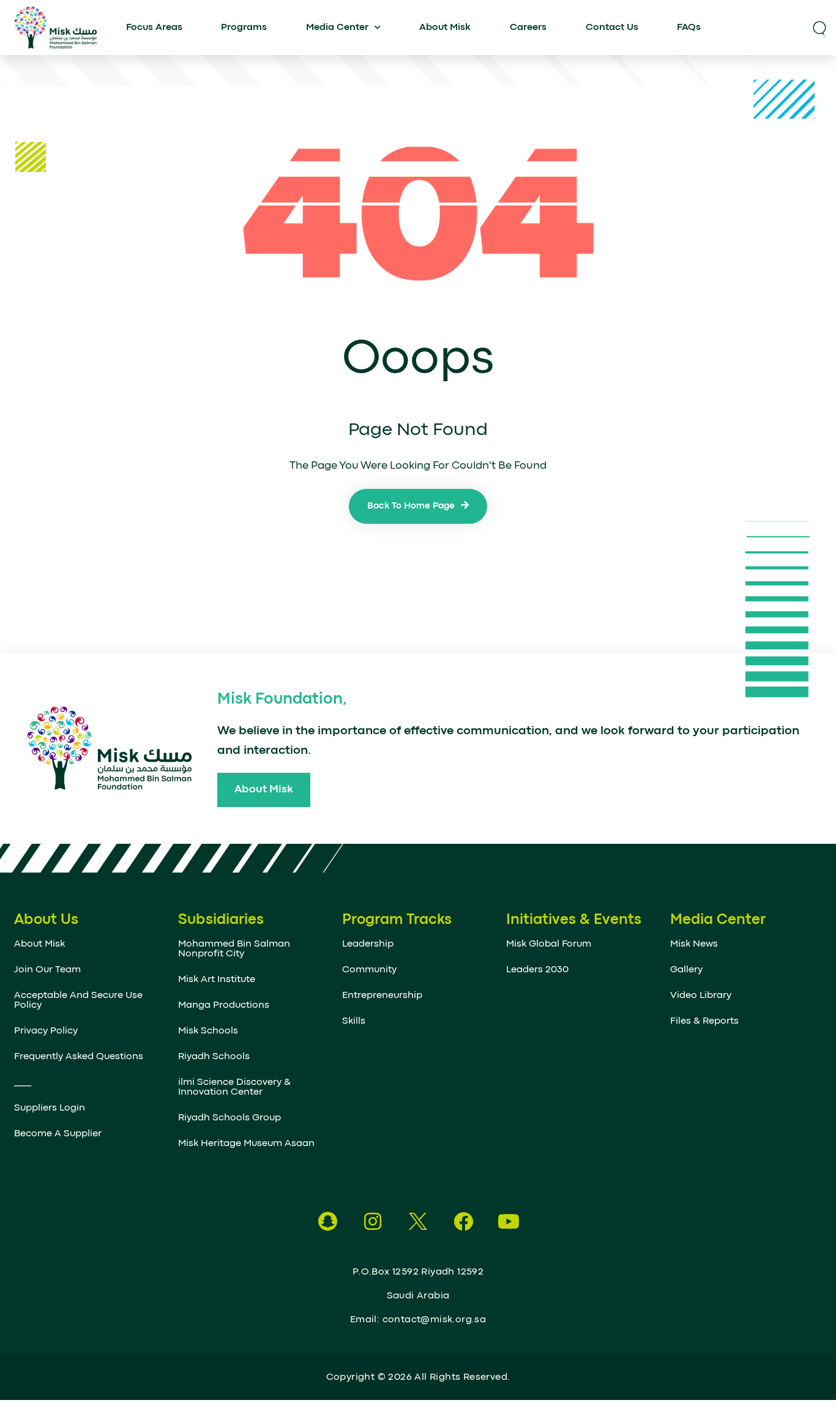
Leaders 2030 (537, 970)
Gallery (686, 970)
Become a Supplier (58, 1134)
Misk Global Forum (548, 944)
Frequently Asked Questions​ (78, 1056)
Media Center (337, 27)
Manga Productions (223, 1005)
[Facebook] (463, 1221)
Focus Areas (154, 27)
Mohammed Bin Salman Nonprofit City (234, 949)
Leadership (368, 944)
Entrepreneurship (382, 995)
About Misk (445, 27)
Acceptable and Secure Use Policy (78, 1000)
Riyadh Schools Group (229, 1118)
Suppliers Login (49, 1108)
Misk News (694, 944)
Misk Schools (208, 1031)
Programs (244, 27)
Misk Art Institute (216, 979)
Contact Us (612, 27)
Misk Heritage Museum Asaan (246, 1143)
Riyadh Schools (214, 1056)
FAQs (689, 27)
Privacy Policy (46, 1031)
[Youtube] (508, 1221)
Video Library (700, 995)
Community (369, 970)
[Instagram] (372, 1221)
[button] (819, 27)
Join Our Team (47, 970)
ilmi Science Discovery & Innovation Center (234, 1087)
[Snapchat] (327, 1221)
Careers (528, 27)
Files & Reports (704, 1021)
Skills (353, 1021)
